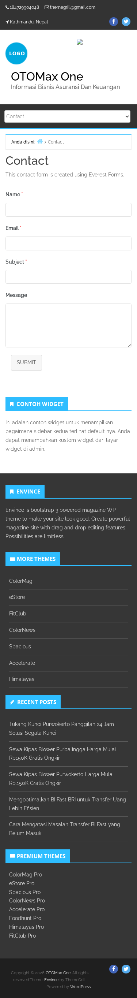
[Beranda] (40, 141)
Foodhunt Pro (25, 918)
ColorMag (21, 581)
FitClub (17, 614)
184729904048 (24, 7)
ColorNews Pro (27, 901)
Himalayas (21, 679)
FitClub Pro (22, 936)
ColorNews (22, 630)
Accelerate (22, 663)
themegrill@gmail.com (72, 7)
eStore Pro (21, 883)
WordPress (80, 986)
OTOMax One (47, 76)
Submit (26, 362)
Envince (51, 979)
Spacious (20, 646)
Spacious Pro (25, 892)
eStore (17, 597)
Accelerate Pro (27, 909)
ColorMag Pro (25, 875)
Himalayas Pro (26, 927)
